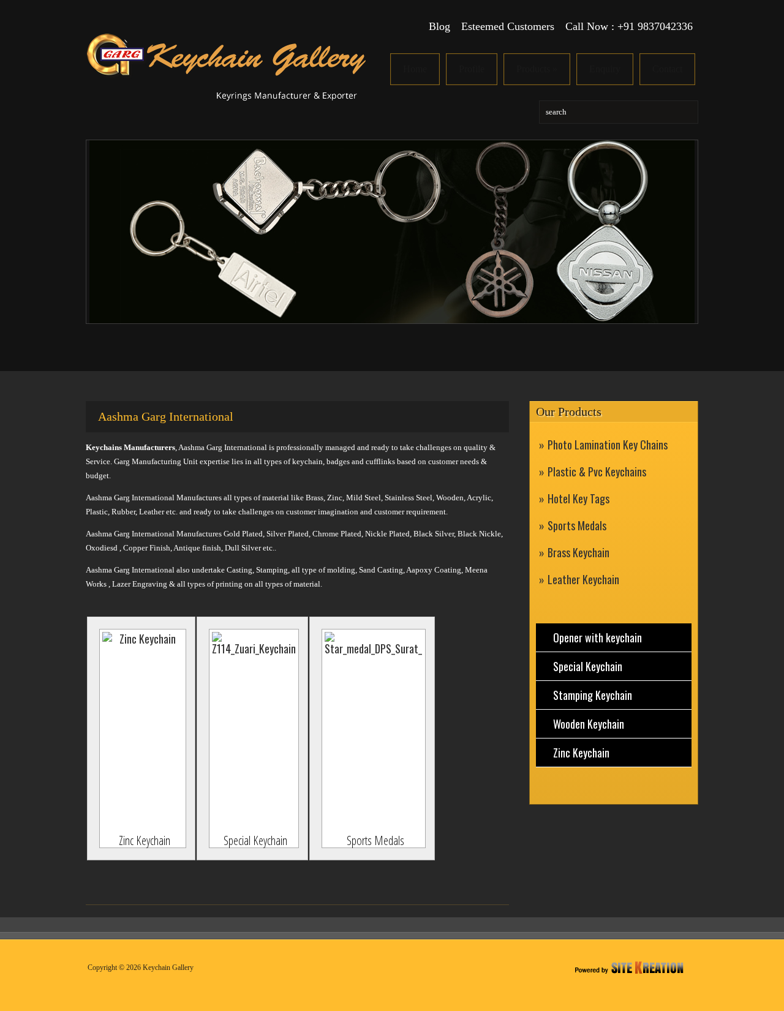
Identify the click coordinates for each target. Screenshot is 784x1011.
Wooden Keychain (588, 724)
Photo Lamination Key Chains (608, 445)
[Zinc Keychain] (142, 731)
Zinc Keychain (581, 753)
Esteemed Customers (507, 26)
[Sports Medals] (374, 731)
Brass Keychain (578, 552)
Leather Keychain (583, 579)
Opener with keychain (597, 637)
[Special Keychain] (254, 731)
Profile (471, 69)
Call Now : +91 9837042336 (629, 26)
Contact (667, 69)
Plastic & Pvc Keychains (597, 471)
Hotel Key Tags (578, 498)
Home (415, 69)
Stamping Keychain (592, 695)
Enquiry (604, 69)
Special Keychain (587, 666)
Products (536, 69)
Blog (439, 26)
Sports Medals (577, 525)
